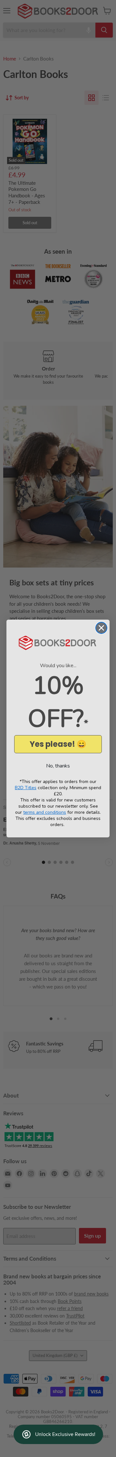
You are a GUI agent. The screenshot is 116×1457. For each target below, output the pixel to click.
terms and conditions (44, 812)
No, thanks (58, 765)
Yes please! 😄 (58, 744)
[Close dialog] (101, 628)
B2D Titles (25, 788)
